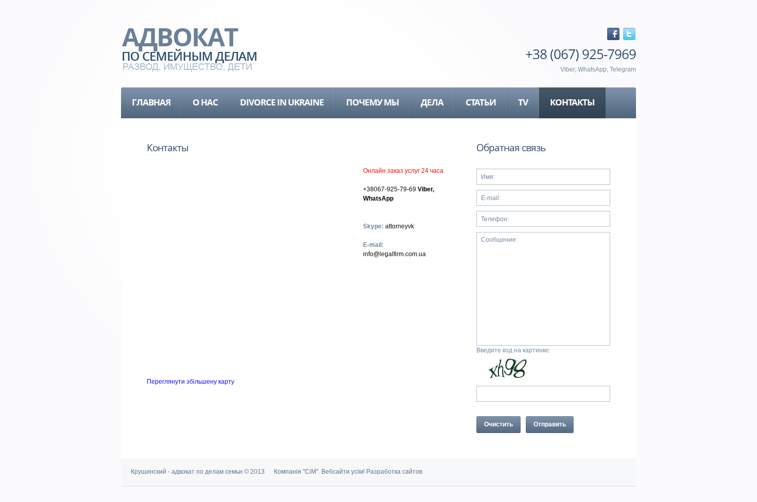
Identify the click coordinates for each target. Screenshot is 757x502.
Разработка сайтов (394, 471)
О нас (205, 102)
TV (523, 102)
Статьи (481, 102)
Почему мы (372, 102)
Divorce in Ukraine (282, 102)
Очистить (498, 424)
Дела (432, 102)
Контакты (572, 102)
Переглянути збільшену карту (190, 381)
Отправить (550, 424)
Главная (151, 102)
